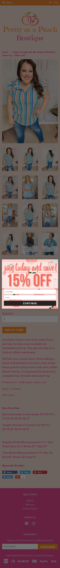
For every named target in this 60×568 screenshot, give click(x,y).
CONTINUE (30, 303)
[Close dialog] (55, 261)
